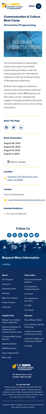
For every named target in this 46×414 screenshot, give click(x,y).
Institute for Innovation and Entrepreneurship (33, 332)
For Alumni (29, 294)
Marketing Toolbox (9, 344)
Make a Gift (6, 357)
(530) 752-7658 (25, 377)
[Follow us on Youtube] (31, 235)
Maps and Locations (10, 298)
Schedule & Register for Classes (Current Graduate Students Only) (11, 329)
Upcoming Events (9, 289)
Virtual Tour (6, 307)
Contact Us (6, 284)
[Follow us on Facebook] (9, 235)
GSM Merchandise (9, 348)
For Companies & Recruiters (31, 299)
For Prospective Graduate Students (32, 288)
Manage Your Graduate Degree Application (11, 321)
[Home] (12, 6)
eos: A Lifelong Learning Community (34, 325)
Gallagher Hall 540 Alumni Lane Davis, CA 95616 (23, 178)
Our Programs (7, 279)
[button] (35, 6)
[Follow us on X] (14, 235)
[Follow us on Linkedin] (20, 235)
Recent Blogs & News (33, 320)
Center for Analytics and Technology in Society (34, 340)
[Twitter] (13, 127)
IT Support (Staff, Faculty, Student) (11, 337)
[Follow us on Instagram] (25, 235)
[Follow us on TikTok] (36, 235)
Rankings (5, 293)
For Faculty (29, 310)
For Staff (28, 305)
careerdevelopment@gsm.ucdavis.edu (26, 200)
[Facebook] (6, 127)
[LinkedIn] (21, 127)
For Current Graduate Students (33, 280)
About (5, 275)
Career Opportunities (10, 353)
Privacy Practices (8, 302)
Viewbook (28, 346)
